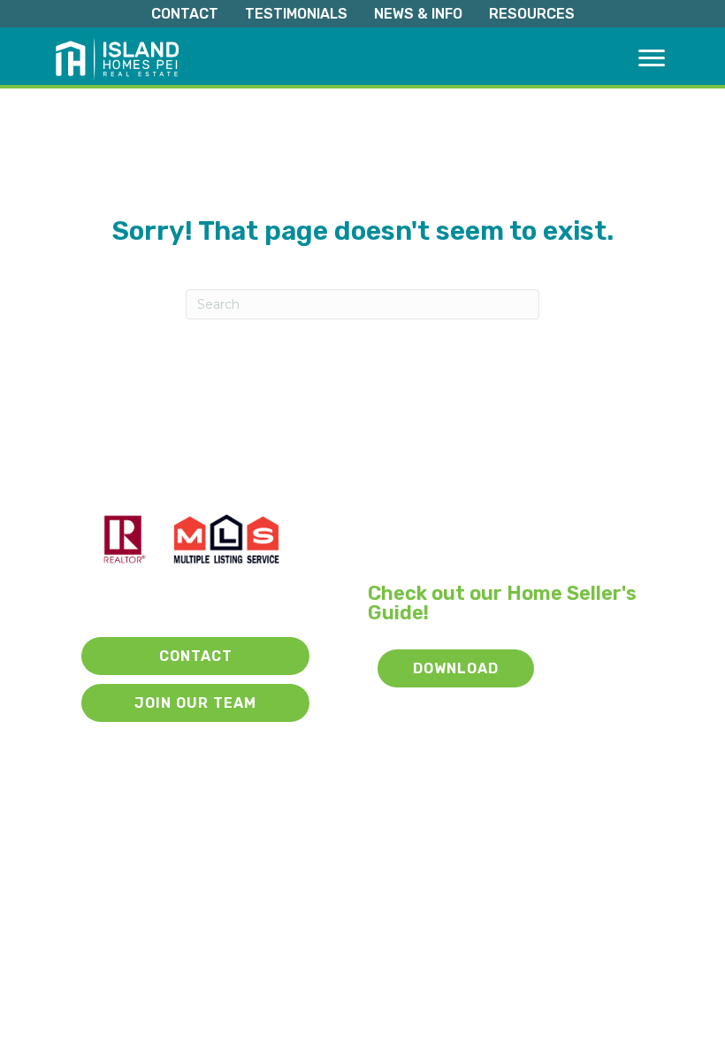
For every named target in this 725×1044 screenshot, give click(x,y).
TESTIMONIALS (296, 13)
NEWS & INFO (418, 13)
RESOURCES (532, 13)
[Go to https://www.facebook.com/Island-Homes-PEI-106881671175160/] (199, 600)
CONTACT (184, 13)
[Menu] (651, 58)
